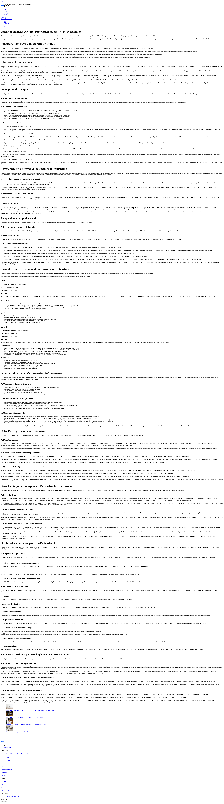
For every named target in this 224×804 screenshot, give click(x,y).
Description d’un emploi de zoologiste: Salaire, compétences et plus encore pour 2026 (30, 710)
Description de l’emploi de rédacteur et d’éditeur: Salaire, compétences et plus (27, 732)
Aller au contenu (5, 1)
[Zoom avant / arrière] (6, 801)
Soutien (3, 787)
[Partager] (3, 801)
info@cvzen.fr (8, 747)
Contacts (3, 784)
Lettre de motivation (6, 769)
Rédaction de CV (5, 761)
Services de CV (5, 758)
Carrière (3, 775)
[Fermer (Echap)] (1, 801)
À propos (3, 781)
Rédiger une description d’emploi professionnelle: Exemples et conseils (26, 724)
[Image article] (9, 708)
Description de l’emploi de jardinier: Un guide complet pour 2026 (24, 717)
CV (2, 766)
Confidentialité (5, 790)
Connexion (4, 17)
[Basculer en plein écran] (5, 801)
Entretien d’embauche (7, 772)
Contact (3, 19)
